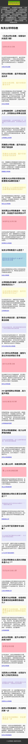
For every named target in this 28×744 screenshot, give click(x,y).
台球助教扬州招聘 (7, 423)
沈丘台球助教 (13, 9)
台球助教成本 (5, 310)
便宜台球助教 (6, 14)
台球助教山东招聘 (7, 137)
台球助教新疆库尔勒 (10, 19)
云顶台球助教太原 (7, 590)
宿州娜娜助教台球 (11, 17)
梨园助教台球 (5, 519)
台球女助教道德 (9, 12)
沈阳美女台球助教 (7, 701)
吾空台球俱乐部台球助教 (8, 346)
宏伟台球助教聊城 (7, 457)
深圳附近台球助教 (7, 243)
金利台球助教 (5, 665)
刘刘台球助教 (5, 104)
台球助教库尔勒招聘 (10, 11)
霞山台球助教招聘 (7, 487)
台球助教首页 (6, 7)
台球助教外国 (8, 20)
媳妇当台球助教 (14, 15)
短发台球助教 (5, 275)
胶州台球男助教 (6, 384)
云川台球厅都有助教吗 (8, 553)
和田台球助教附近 (17, 14)
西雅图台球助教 (6, 171)
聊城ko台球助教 (19, 20)
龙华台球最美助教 (21, 12)
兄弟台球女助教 (6, 66)
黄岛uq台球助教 (6, 203)
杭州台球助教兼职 (7, 735)
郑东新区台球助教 (17, 7)
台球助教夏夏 (5, 630)
